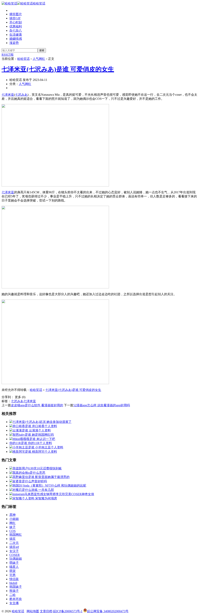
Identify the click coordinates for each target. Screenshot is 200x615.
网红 (12, 523)
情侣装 (14, 579)
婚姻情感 (15, 38)
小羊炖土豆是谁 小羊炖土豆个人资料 (37, 447)
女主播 (14, 603)
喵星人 (14, 566)
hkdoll (13, 583)
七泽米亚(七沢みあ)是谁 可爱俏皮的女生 (58, 69)
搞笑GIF (15, 18)
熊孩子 (14, 590)
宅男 (12, 575)
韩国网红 (15, 534)
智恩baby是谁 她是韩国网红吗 (33, 434)
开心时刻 (15, 22)
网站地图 (33, 611)
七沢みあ (21, 94)
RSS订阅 (7, 54)
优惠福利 (15, 26)
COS (12, 531)
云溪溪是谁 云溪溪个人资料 (31, 430)
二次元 (14, 542)
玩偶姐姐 (15, 558)
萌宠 (12, 571)
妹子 (12, 527)
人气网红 (39, 58)
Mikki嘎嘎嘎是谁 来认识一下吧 (33, 439)
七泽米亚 (8, 94)
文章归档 (46, 611)
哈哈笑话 (39, 3)
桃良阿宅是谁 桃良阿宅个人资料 (34, 451)
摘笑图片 (15, 14)
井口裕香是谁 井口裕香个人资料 (34, 426)
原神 (12, 514)
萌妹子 (14, 562)
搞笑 (12, 538)
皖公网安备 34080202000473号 (108, 611)
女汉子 (14, 551)
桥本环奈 (15, 599)
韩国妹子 (15, 586)
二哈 (12, 594)
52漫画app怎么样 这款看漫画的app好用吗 (101, 405)
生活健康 (15, 34)
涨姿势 (14, 42)
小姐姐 (14, 518)
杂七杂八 (15, 30)
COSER (14, 555)
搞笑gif (14, 547)
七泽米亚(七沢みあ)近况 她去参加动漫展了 (41, 421)
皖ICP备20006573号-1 (67, 611)
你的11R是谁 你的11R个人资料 (30, 443)
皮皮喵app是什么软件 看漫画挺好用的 (37, 405)
